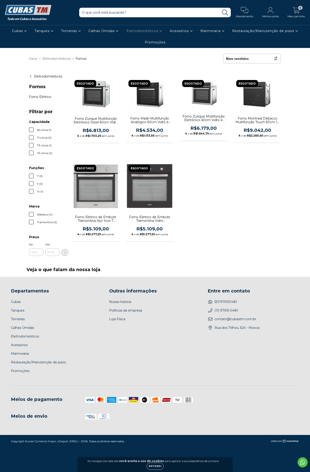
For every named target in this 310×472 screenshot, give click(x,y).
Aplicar (65, 252)
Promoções (155, 42)
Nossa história (120, 302)
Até (47, 244)
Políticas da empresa (125, 310)
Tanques (42, 31)
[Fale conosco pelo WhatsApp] (303, 462)
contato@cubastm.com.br (235, 319)
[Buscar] (225, 12)
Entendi (155, 466)
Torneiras (69, 31)
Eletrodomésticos (142, 31)
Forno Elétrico (40, 97)
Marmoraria (211, 31)
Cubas (18, 31)
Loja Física (117, 319)
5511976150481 (225, 302)
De (31, 244)
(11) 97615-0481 (226, 310)
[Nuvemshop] (285, 441)
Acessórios (180, 31)
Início (33, 59)
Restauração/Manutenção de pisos (263, 31)
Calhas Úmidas (102, 31)
